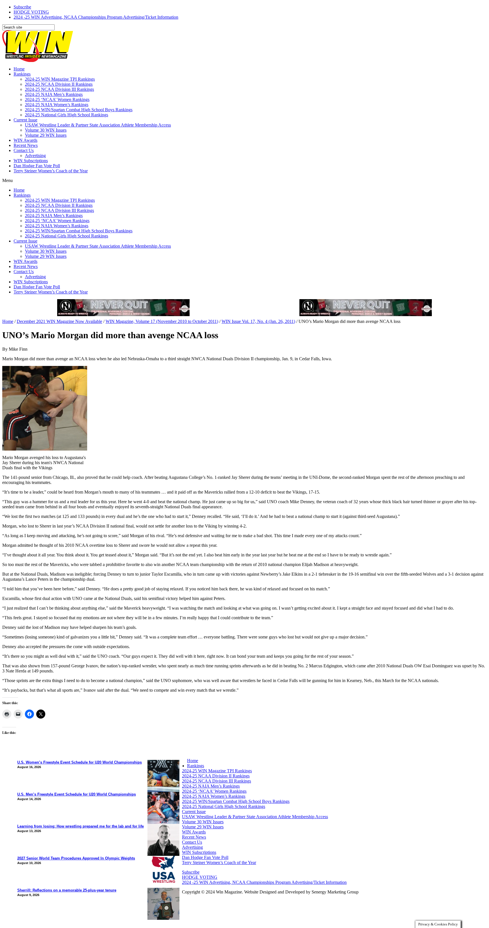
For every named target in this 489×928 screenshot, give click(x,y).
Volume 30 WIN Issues (46, 130)
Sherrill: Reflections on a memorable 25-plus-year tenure (66, 890)
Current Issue (25, 119)
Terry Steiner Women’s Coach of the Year (51, 170)
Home (19, 69)
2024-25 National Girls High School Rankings (66, 114)
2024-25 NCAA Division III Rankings (59, 89)
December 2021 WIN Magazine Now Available (59, 321)
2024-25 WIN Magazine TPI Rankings (60, 79)
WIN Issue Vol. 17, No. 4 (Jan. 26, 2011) (258, 321)
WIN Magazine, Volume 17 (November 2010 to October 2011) (162, 321)
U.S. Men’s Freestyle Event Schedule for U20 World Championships (76, 794)
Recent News (26, 145)
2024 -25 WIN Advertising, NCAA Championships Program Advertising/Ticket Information (96, 17)
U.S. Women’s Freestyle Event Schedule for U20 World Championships (79, 762)
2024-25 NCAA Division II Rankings (59, 84)
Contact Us (24, 150)
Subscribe (22, 7)
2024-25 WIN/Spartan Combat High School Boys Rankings (78, 109)
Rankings (22, 74)
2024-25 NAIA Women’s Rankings (56, 104)
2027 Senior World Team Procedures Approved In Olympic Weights (76, 858)
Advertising (35, 155)
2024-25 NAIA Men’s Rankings (54, 94)
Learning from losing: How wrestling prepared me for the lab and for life (80, 826)
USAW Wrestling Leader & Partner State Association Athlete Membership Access (98, 125)
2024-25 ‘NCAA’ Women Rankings (57, 99)
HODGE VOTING (31, 12)
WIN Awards (25, 140)
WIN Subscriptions (31, 160)
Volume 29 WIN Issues (46, 135)
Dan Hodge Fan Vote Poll (37, 165)
